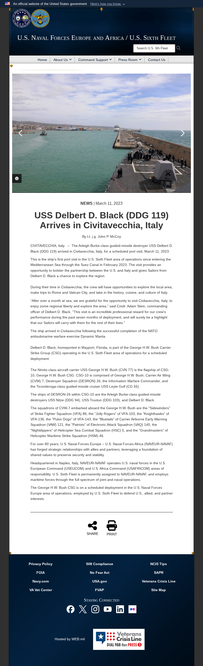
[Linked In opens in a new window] (120, 609)
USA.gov (99, 581)
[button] (108, 3)
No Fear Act (99, 573)
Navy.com (40, 581)
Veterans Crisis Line (159, 581)
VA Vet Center (40, 590)
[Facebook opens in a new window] (71, 609)
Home (42, 60)
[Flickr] (132, 609)
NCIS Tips (158, 564)
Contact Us (156, 60)
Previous (21, 133)
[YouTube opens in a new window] (108, 609)
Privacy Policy (40, 564)
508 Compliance (99, 564)
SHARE (92, 534)
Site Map (158, 590)
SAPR (158, 573)
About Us (60, 60)
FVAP (99, 590)
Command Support (93, 60)
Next (182, 133)
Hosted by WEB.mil (70, 639)
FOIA (40, 573)
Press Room (128, 60)
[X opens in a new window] (83, 609)
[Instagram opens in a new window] (95, 609)
